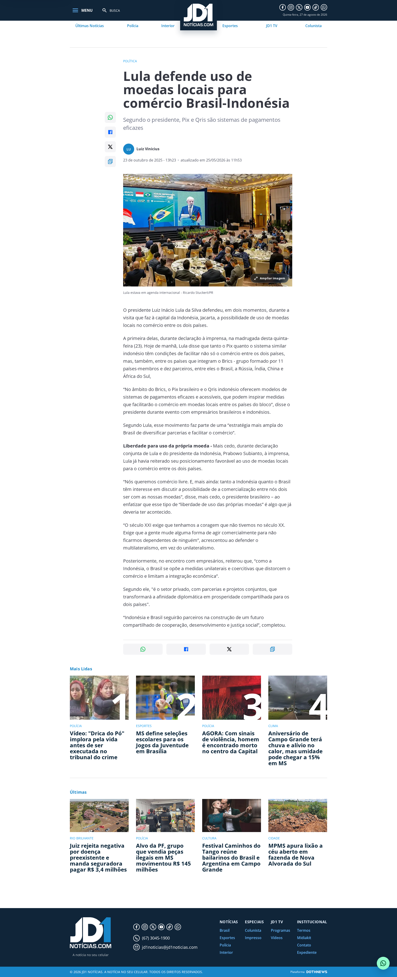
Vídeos (277, 937)
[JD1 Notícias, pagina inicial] (90, 932)
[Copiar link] (110, 161)
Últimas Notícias (89, 25)
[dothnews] (316, 972)
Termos (303, 930)
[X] (299, 7)
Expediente (307, 952)
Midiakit (304, 937)
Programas (280, 930)
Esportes (230, 25)
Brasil (225, 930)
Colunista (313, 25)
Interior (168, 25)
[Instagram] (291, 7)
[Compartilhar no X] (110, 146)
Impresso (253, 937)
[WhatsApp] (324, 7)
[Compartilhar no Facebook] (110, 132)
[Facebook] (282, 7)
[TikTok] (315, 7)
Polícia (132, 25)
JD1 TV (271, 25)
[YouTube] (307, 7)
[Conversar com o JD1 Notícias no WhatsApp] (383, 963)
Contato (304, 945)
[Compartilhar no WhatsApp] (110, 117)
